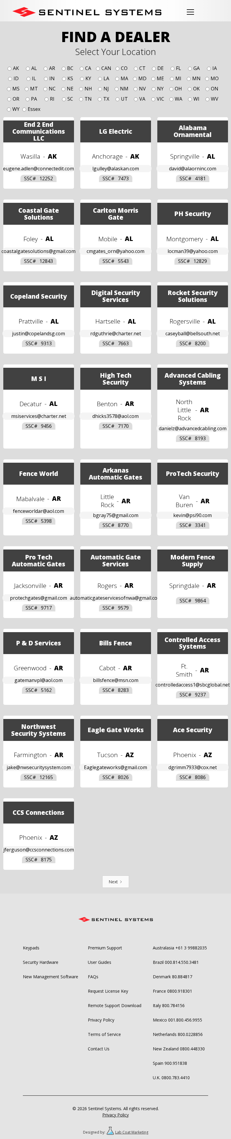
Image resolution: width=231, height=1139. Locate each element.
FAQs (93, 976)
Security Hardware (40, 962)
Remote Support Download (114, 1005)
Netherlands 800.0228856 (178, 1034)
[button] (189, 12)
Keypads (31, 948)
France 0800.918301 (172, 991)
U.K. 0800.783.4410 (171, 1077)
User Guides (99, 962)
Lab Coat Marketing (131, 1132)
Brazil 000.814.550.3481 (176, 962)
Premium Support (105, 948)
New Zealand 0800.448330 (179, 1049)
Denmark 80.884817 (172, 976)
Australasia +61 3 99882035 (180, 948)
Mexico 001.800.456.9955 (177, 1020)
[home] (86, 12)
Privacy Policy (101, 1020)
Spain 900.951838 (170, 1063)
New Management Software (50, 976)
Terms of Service (104, 1034)
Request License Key (108, 991)
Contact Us (98, 1049)
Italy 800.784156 (169, 1005)
